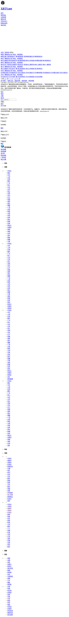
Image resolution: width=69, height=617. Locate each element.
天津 (8, 179)
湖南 (8, 201)
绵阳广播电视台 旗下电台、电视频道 (12, 54)
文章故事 (3, 17)
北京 (8, 175)
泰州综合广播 (22, 64)
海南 (8, 231)
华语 (8, 586)
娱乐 (8, 486)
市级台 (9, 462)
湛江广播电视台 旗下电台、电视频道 (12, 66)
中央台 (9, 171)
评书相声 (10, 492)
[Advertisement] (34, 38)
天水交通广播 (13, 76)
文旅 (8, 542)
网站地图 (31, 80)
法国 (8, 560)
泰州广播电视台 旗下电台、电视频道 (12, 62)
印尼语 (9, 606)
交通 (8, 468)
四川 (8, 185)
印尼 (8, 574)
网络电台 (10, 497)
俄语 (8, 604)
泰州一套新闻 (47, 64)
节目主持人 (4, 21)
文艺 (8, 476)
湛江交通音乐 (5, 68)
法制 (8, 538)
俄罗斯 (9, 584)
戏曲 (8, 488)
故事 (8, 480)
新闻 (8, 514)
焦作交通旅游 (5, 60)
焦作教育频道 (22, 60)
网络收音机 (4, 23)
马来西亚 (10, 576)
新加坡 (9, 572)
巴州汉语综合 (22, 72)
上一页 (6, 78)
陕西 (8, 211)
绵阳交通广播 (5, 56)
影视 (8, 522)
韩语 (8, 600)
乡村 (8, 484)
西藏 (8, 239)
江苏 (8, 189)
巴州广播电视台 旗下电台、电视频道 (12, 70)
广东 (8, 183)
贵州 (8, 219)
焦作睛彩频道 (38, 60)
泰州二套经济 (38, 64)
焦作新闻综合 (13, 60)
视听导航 (3, 25)
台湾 (8, 233)
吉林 (8, 215)
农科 (8, 544)
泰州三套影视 (30, 64)
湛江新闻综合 (22, 68)
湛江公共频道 (30, 68)
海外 (8, 235)
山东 (8, 187)
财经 (8, 516)
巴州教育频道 (38, 72)
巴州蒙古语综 (5, 72)
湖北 (8, 203)
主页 (2, 52)
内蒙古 (9, 227)
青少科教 (10, 494)
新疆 (8, 221)
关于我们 (3, 80)
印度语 (9, 608)
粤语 (8, 588)
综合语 (9, 590)
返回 (2, 104)
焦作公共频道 (30, 60)
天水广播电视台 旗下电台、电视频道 (12, 74)
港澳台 (9, 308)
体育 (8, 490)
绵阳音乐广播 (13, 56)
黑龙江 (9, 225)
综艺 (8, 518)
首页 (2, 13)
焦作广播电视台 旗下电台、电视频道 (12, 58)
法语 (8, 596)
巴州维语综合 (13, 72)
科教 (8, 530)
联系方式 (10, 80)
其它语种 (10, 614)
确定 (2, 128)
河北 (8, 195)
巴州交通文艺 (30, 72)
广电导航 (6, 52)
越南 (8, 582)
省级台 (9, 460)
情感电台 (3, 15)
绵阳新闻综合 (38, 56)
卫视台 (9, 506)
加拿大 (9, 564)
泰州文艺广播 (5, 64)
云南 (8, 217)
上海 (8, 177)
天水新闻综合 (22, 76)
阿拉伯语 (10, 610)
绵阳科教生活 (30, 56)
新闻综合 (10, 466)
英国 (8, 578)
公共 (8, 524)
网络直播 (10, 379)
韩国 (8, 570)
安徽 (8, 199)
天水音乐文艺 (5, 76)
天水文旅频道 (30, 76)
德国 (8, 562)
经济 (8, 472)
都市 (8, 478)
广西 (8, 207)
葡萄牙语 (10, 612)
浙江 (8, 191)
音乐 (8, 470)
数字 (8, 546)
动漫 (8, 534)
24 (15, 78)
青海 (8, 302)
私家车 (9, 499)
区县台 (9, 464)
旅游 (8, 482)
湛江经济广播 (13, 68)
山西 (8, 209)
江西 (8, 213)
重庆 (8, 181)
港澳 (8, 229)
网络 (8, 237)
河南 (8, 193)
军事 (8, 540)
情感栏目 (3, 19)
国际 (8, 173)
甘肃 (8, 223)
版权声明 (17, 80)
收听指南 (24, 80)
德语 (8, 602)
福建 (8, 205)
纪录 (8, 532)
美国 (8, 558)
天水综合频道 (38, 76)
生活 (8, 474)
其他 (8, 501)
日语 (8, 598)
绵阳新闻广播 (22, 56)
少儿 (8, 528)
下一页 (18, 78)
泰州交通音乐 (13, 64)
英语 (8, 594)
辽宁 (8, 197)
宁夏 (8, 241)
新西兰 (9, 566)
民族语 (9, 592)
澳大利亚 (10, 568)
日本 (8, 580)
